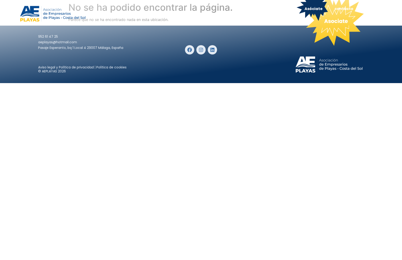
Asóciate (313, 8)
